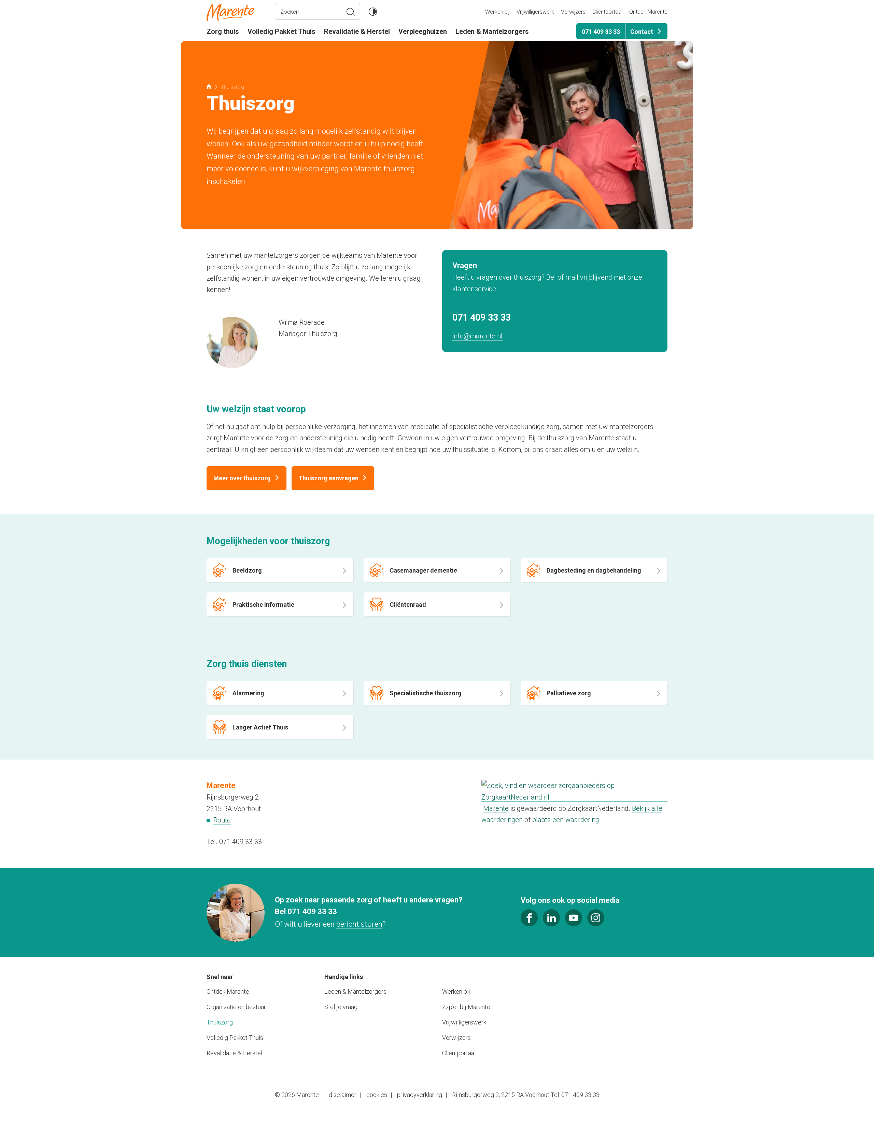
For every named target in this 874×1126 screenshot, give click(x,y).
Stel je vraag (340, 1006)
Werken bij (497, 12)
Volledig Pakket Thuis (281, 31)
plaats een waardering (565, 820)
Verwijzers (573, 12)
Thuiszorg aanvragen (328, 478)
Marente (496, 808)
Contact (641, 31)
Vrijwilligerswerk (535, 12)
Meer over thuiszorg (242, 478)
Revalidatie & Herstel (357, 31)
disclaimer (342, 1094)
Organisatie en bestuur (236, 1006)
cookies (376, 1094)
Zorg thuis (223, 31)
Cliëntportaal (607, 12)
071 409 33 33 (601, 31)
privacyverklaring (419, 1094)
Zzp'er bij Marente (466, 1006)
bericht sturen (359, 924)
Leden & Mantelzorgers (492, 31)
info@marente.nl (477, 336)
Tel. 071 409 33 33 (234, 841)
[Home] (241, 12)
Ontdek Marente (648, 12)
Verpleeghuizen (422, 31)
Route (222, 820)
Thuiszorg (220, 1022)
